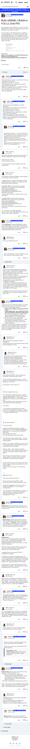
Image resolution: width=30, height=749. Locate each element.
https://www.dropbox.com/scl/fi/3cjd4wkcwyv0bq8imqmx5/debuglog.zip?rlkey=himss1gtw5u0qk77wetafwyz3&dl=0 (14, 56)
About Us (15, 736)
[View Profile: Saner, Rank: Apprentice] (3, 152)
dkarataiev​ (6, 506)
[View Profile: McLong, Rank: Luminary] (5, 353)
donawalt (8, 14)
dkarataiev (9, 237)
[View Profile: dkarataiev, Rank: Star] (4, 237)
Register (20, 2)
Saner (6, 151)
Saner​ (9, 224)
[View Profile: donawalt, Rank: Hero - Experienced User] (3, 15)
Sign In (26, 2)
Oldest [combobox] (25, 72)
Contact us (15, 737)
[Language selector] (12, 2)
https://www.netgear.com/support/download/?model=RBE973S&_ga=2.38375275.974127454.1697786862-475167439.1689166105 (16, 310)
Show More (8, 262)
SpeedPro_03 (8, 574)
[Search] (16, 2)
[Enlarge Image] (15, 47)
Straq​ (4, 60)
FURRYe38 (8, 76)
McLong (10, 352)
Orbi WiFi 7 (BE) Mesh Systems (10, 6)
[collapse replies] (15, 75)
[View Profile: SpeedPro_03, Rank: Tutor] (3, 575)
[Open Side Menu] (2, 2)
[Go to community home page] (7, 2)
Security (15, 740)
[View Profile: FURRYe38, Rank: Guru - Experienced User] (3, 76)
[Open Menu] (28, 7)
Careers (15, 738)
